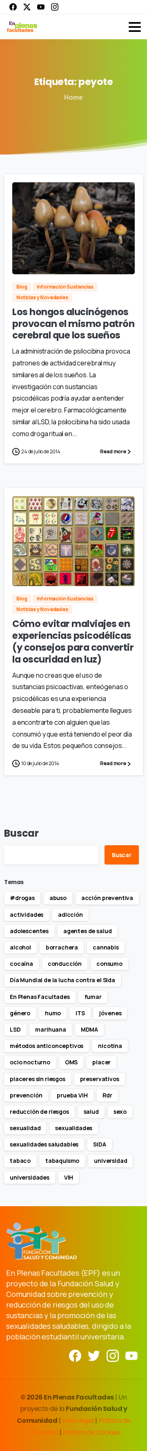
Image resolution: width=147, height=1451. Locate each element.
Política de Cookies (91, 1432)
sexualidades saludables (44, 1144)
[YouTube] (41, 7)
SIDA (99, 1144)
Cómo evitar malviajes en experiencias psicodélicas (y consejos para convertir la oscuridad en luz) (73, 641)
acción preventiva (107, 898)
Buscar (21, 833)
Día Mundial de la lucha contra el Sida (62, 980)
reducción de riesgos (39, 1111)
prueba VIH (72, 1095)
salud (91, 1111)
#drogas (22, 898)
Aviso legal (78, 1420)
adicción (70, 914)
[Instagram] (55, 7)
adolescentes (29, 931)
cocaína (21, 963)
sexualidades (73, 1128)
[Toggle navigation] (135, 27)
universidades (29, 1177)
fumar (93, 997)
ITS (80, 1013)
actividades (26, 914)
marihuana (50, 1029)
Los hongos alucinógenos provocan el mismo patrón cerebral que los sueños (73, 323)
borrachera (62, 947)
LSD (15, 1029)
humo (53, 1013)
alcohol (20, 947)
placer (101, 1062)
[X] (27, 7)
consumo (109, 963)
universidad (110, 1160)
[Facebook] (13, 7)
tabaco (20, 1160)
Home (73, 97)
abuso (58, 898)
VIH (69, 1177)
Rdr (107, 1095)
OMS (71, 1062)
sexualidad (25, 1128)
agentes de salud (87, 931)
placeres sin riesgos (37, 1079)
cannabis (106, 947)
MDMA (89, 1029)
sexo (120, 1111)
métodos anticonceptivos (46, 1046)
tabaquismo (62, 1160)
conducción (65, 963)
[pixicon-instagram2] (112, 1355)
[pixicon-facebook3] (75, 1355)
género (20, 1013)
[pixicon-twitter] (94, 1355)
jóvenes (110, 1013)
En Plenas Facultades (40, 997)
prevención (26, 1095)
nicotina (110, 1046)
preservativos (99, 1079)
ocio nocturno (30, 1062)
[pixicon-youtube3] (131, 1355)
